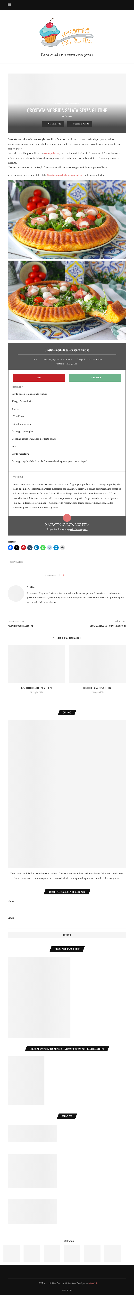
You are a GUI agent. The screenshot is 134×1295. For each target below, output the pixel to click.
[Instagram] (106, 5)
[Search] (124, 5)
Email (11, 918)
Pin (39, 377)
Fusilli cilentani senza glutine (97, 688)
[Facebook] (99, 5)
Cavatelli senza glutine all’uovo (36, 688)
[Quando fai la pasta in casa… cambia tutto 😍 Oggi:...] (32, 1253)
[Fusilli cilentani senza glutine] (97, 664)
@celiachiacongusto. (78, 529)
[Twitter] (103, 5)
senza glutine (16, 562)
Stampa (96, 377)
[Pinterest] (110, 5)
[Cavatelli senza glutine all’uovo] (36, 664)
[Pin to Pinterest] (74, 575)
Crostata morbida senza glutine (64, 175)
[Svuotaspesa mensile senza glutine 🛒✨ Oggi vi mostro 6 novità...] (52, 1253)
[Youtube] (116, 5)
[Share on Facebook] (67, 575)
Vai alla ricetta (54, 123)
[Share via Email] (88, 575)
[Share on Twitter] (71, 575)
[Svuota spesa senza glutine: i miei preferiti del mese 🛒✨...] (112, 1253)
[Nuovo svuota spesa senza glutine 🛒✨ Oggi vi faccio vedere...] (11, 1253)
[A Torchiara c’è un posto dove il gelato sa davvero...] (72, 1253)
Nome (11, 901)
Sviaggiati (92, 1283)
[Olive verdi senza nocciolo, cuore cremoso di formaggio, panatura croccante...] (92, 1253)
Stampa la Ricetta (81, 123)
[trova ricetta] (32, 1201)
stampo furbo (51, 153)
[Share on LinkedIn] (77, 575)
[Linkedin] (113, 5)
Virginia (68, 116)
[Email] (120, 5)
